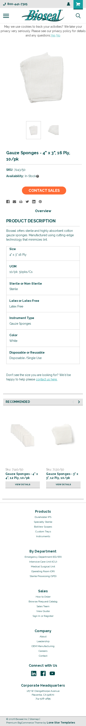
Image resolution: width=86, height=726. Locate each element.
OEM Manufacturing (43, 646)
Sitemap (34, 719)
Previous (6, 78)
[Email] (14, 201)
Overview (43, 211)
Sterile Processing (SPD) (43, 576)
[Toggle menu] (6, 16)
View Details (22, 484)
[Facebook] (8, 201)
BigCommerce (26, 722)
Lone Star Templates (61, 722)
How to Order (43, 596)
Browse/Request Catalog (43, 601)
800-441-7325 (17, 4)
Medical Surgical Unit (43, 566)
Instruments (43, 536)
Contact (43, 655)
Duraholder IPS (43, 517)
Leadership (43, 641)
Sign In (36, 616)
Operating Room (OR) (43, 571)
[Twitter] (27, 201)
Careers (43, 651)
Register (48, 616)
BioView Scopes (43, 526)
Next (80, 78)
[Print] (21, 201)
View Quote (43, 611)
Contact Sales (44, 190)
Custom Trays (43, 531)
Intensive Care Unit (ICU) (43, 561)
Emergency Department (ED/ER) (43, 556)
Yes (53, 35)
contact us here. (46, 379)
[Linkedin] (33, 201)
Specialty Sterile (43, 521)
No (58, 35)
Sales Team (43, 606)
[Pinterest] (40, 201)
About (43, 636)
